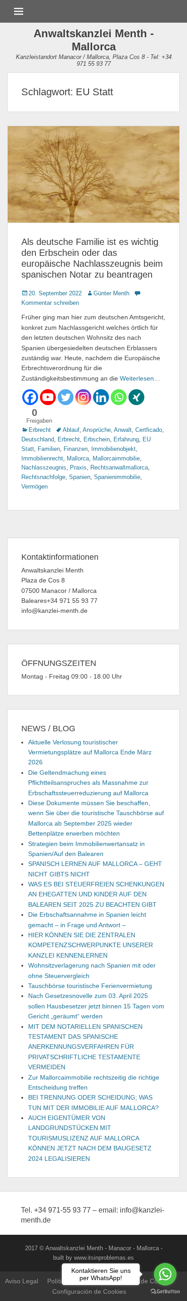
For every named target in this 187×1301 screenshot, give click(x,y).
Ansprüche (97, 429)
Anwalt (123, 429)
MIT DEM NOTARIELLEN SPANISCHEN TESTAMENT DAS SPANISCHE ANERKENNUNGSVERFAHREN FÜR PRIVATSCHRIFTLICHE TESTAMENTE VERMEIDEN (85, 1047)
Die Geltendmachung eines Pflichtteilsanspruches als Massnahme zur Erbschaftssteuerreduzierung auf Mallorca (88, 783)
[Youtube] (48, 397)
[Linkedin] (101, 397)
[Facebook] (30, 397)
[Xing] (136, 397)
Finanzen (76, 448)
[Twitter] (66, 397)
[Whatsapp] (119, 397)
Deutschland (37, 439)
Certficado (148, 429)
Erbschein (97, 439)
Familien (49, 448)
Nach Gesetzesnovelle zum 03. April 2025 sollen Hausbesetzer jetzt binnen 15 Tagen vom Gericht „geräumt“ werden (96, 1006)
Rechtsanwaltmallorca (119, 467)
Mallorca (78, 458)
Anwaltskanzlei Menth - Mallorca (94, 40)
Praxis (78, 467)
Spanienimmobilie (117, 477)
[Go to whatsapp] (165, 1274)
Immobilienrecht (42, 458)
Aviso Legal (21, 1281)
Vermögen (34, 486)
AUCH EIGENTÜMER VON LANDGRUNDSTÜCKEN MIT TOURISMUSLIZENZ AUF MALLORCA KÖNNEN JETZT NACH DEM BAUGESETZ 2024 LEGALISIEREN (90, 1138)
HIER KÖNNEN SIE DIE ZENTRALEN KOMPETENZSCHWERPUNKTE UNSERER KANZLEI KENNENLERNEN (90, 945)
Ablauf (71, 429)
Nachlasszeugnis (43, 467)
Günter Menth (111, 293)
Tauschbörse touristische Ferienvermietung (90, 985)
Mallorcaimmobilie (116, 458)
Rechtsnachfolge (43, 477)
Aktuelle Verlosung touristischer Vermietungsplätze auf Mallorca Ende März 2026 (90, 752)
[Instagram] (83, 397)
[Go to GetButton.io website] (165, 1292)
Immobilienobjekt (113, 448)
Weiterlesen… (140, 378)
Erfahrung (126, 439)
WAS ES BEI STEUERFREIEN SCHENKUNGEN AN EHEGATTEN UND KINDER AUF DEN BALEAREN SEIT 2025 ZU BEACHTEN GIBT (96, 894)
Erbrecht (40, 429)
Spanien (79, 477)
